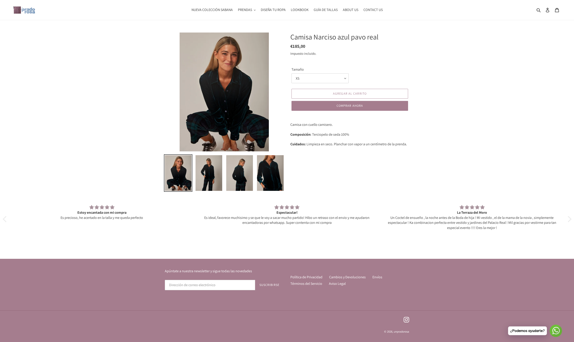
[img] (102, 207)
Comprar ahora (350, 106)
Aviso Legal (337, 283)
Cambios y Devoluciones (347, 277)
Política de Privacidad (306, 277)
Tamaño (297, 69)
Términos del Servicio (306, 283)
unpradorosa (401, 331)
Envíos (377, 277)
